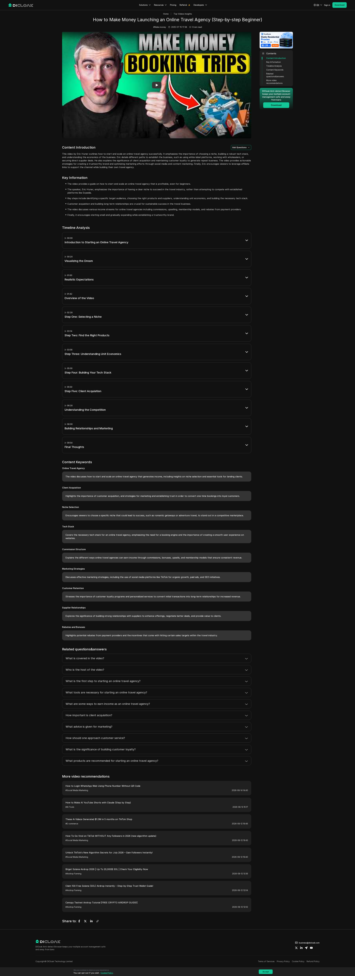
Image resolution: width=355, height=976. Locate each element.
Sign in (327, 5)
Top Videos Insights (183, 14)
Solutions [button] (143, 5)
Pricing (173, 5)
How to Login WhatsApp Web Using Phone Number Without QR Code (102, 786)
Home (165, 14)
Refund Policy (313, 961)
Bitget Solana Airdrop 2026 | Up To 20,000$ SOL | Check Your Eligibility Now (106, 869)
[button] (318, 5)
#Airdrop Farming (73, 873)
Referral (183, 5)
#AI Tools (69, 807)
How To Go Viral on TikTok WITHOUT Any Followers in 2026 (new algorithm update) (110, 836)
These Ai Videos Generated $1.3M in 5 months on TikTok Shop (98, 819)
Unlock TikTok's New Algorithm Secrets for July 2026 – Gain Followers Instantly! (109, 852)
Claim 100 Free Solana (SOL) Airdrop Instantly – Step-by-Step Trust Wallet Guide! (109, 885)
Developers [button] (199, 5)
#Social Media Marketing (76, 790)
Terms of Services (266, 961)
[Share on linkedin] (301, 947)
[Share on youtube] (311, 947)
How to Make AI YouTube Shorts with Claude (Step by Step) (98, 802)
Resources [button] (159, 5)
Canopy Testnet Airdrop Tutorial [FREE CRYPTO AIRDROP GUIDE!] (101, 902)
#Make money (159, 27)
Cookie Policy (298, 961)
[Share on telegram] (306, 947)
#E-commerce (71, 823)
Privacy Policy (283, 961)
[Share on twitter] (296, 947)
